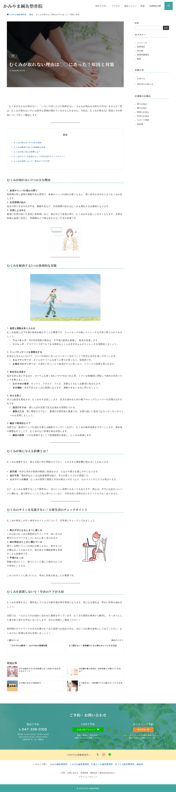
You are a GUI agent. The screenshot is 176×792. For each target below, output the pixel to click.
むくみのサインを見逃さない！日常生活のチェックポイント (39, 156)
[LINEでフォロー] (109, 754)
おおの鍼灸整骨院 (59, 764)
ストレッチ (142, 42)
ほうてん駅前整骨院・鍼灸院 (129, 764)
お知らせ (141, 78)
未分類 (140, 50)
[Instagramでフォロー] (103, 754)
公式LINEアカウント (86, 729)
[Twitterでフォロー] (97, 754)
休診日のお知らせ (145, 84)
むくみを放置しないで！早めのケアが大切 (32, 161)
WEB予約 (141, 729)
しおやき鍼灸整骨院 (79, 764)
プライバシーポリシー (88, 777)
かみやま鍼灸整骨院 (23, 6)
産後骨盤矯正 (143, 54)
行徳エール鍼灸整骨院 (102, 764)
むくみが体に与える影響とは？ (27, 152)
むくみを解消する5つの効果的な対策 (29, 147)
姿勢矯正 (141, 46)
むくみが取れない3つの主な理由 (28, 143)
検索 (137, 23)
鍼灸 (13, 56)
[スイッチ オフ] (168, 5)
